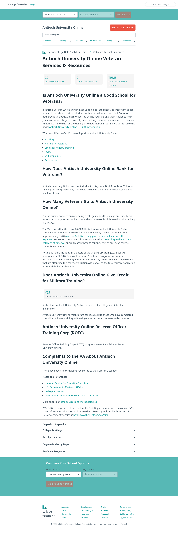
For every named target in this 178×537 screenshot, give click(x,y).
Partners (84, 517)
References (51, 160)
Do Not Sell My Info (126, 518)
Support (65, 517)
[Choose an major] (96, 15)
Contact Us (66, 514)
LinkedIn (104, 517)
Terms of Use (125, 507)
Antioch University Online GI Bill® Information (74, 127)
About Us (65, 507)
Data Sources (86, 507)
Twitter (104, 507)
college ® (17, 4)
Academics (78, 40)
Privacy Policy (126, 510)
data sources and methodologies (79, 401)
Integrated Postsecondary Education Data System (72, 395)
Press (64, 510)
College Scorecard (55, 391)
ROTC (48, 151)
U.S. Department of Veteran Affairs (64, 387)
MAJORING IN (88, 469)
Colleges (32, 4)
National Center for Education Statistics (66, 383)
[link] (49, 41)
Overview (47, 40)
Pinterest (104, 510)
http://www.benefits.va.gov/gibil (90, 415)
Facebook (105, 514)
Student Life (95, 40)
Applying (62, 40)
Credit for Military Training (59, 147)
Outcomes (126, 40)
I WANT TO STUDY (54, 469)
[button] (122, 28)
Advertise (85, 514)
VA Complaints (53, 156)
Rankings (50, 139)
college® (49, 514)
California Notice (127, 514)
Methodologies (87, 510)
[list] (49, 41)
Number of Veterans (56, 143)
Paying (109, 40)
